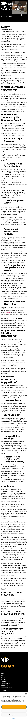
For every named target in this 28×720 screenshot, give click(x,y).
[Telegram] (12, 666)
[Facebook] (2, 666)
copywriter (8, 312)
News (19, 15)
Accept (14, 707)
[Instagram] (9, 666)
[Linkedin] (5, 666)
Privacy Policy (14, 718)
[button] (26, 693)
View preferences (14, 715)
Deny (14, 711)
